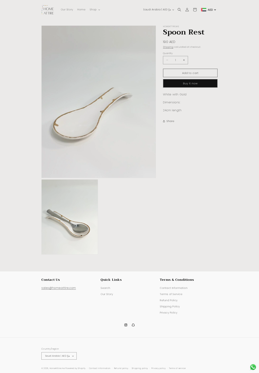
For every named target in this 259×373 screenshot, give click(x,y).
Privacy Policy (168, 312)
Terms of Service (171, 294)
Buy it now (190, 83)
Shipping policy (140, 368)
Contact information (100, 368)
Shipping (168, 46)
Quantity (168, 53)
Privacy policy (158, 368)
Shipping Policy (170, 306)
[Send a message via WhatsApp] (253, 367)
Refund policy (121, 368)
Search (105, 288)
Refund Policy (169, 300)
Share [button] (170, 121)
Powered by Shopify (75, 368)
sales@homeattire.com (58, 288)
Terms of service (177, 368)
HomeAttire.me (57, 368)
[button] (94, 9)
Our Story (107, 294)
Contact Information (173, 288)
